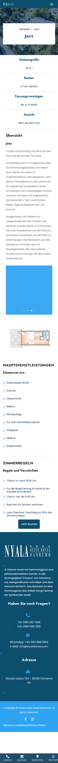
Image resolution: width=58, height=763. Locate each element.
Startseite (24, 29)
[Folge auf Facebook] (25, 719)
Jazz (36, 29)
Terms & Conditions (15, 725)
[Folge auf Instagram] (32, 719)
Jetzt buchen (29, 524)
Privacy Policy (37, 725)
